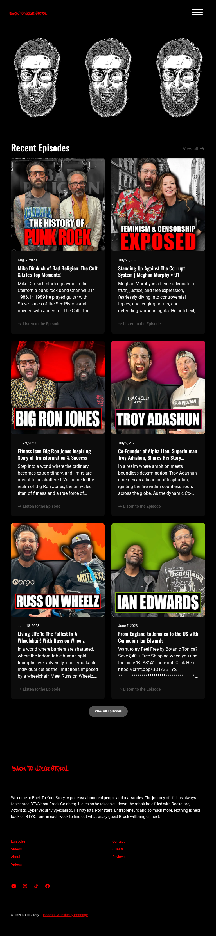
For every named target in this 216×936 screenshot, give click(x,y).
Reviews (119, 857)
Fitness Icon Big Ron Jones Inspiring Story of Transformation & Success (54, 454)
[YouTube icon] (14, 886)
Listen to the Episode (41, 323)
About (15, 857)
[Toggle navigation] (197, 13)
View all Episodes (108, 711)
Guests (118, 849)
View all (191, 148)
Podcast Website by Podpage (65, 915)
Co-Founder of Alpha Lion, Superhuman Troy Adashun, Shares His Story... (157, 454)
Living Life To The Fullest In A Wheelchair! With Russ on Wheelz (51, 637)
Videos (16, 849)
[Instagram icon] (25, 886)
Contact (118, 841)
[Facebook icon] (47, 886)
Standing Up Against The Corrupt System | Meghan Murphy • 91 (151, 271)
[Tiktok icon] (36, 886)
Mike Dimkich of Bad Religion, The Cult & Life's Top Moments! (58, 271)
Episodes (18, 841)
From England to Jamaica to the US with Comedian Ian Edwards (158, 637)
